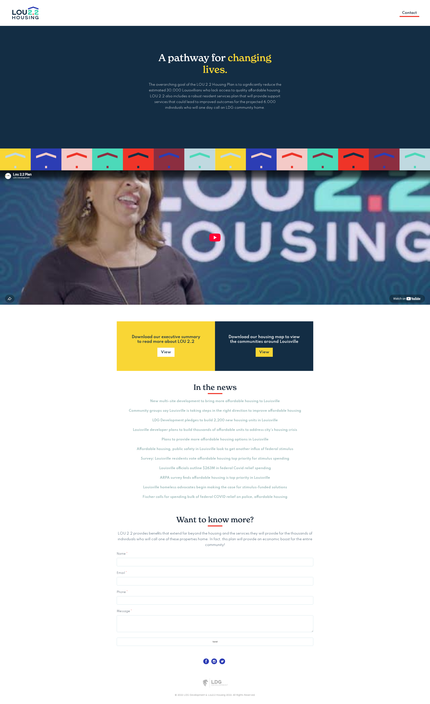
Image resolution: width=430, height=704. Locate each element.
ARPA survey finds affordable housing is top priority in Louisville (215, 478)
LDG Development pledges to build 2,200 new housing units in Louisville (215, 420)
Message (124, 611)
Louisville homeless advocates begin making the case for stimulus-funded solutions (215, 487)
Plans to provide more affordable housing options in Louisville (215, 439)
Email (122, 572)
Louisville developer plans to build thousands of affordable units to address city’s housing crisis (215, 430)
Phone (122, 592)
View (166, 352)
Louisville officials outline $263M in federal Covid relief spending (215, 468)
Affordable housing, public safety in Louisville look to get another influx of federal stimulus (215, 449)
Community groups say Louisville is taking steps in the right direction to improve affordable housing (215, 411)
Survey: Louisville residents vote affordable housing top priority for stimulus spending (215, 458)
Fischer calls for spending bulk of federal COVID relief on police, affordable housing (215, 497)
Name (122, 553)
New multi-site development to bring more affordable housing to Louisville (215, 401)
